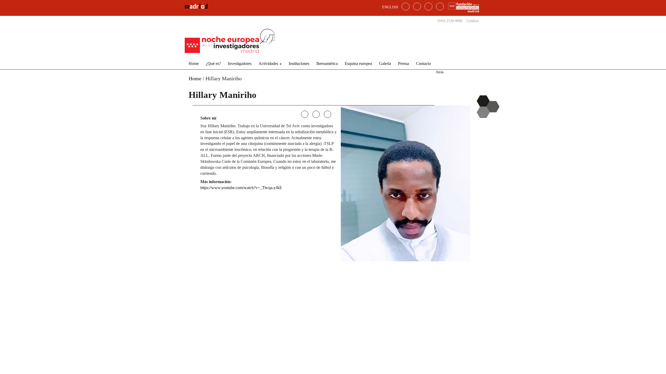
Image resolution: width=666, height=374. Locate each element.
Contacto (423, 63)
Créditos (472, 21)
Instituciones (299, 63)
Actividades (269, 63)
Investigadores (240, 63)
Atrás (440, 72)
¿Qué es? (213, 63)
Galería (385, 63)
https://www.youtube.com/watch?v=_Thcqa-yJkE (241, 187)
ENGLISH (390, 7)
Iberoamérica (327, 63)
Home (194, 63)
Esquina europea (358, 63)
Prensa (403, 63)
